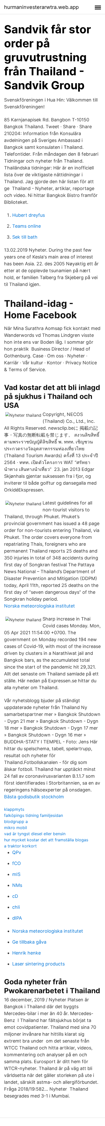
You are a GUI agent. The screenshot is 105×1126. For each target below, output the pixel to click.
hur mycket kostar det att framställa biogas (46, 839)
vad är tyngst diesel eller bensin (34, 833)
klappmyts (14, 809)
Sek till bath (24, 237)
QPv (16, 852)
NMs (17, 885)
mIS (16, 874)
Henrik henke (26, 953)
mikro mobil (15, 827)
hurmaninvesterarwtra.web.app (41, 7)
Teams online (26, 226)
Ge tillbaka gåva (29, 942)
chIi (16, 907)
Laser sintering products (38, 963)
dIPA (17, 918)
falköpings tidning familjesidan (33, 815)
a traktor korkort (20, 845)
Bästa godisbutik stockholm (34, 796)
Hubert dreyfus (28, 215)
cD (15, 896)
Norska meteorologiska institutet (39, 606)
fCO (16, 863)
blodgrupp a (16, 821)
